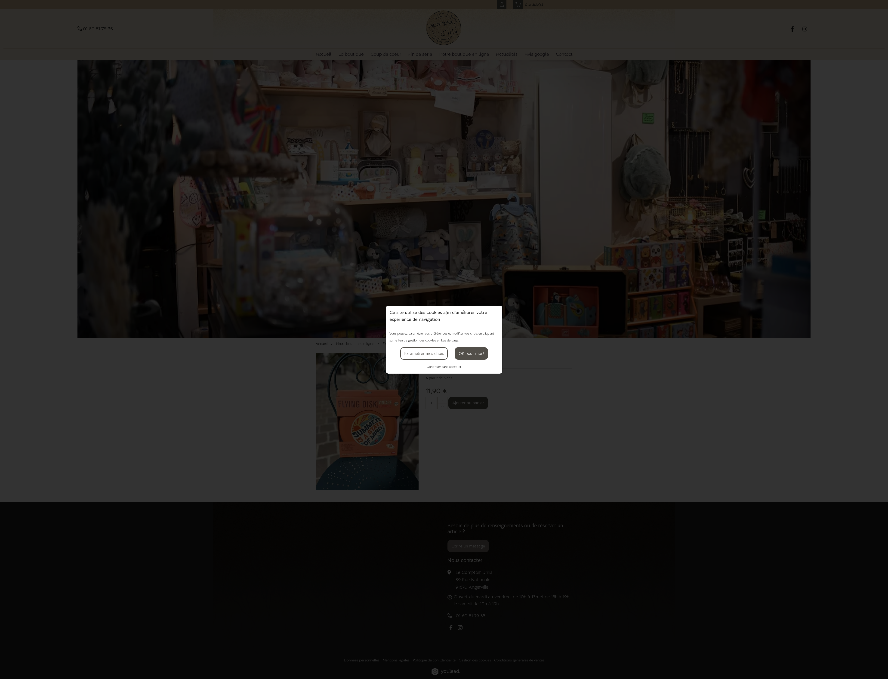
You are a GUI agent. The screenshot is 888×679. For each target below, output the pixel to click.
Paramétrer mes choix (424, 353)
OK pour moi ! (471, 353)
